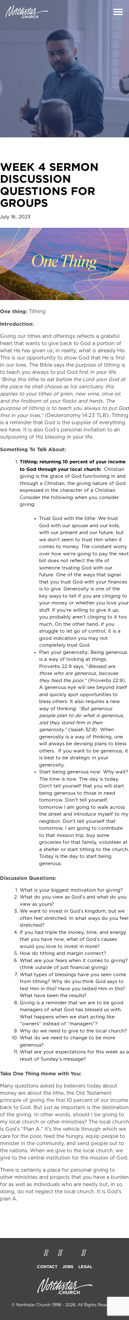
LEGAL (85, 1266)
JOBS (67, 1266)
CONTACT (47, 1266)
